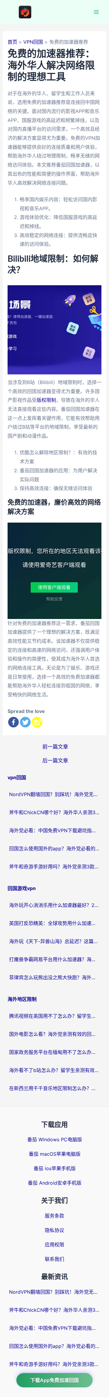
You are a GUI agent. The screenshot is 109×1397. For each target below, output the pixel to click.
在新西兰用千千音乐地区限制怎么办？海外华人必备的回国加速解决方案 (54, 1088)
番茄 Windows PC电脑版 (54, 1139)
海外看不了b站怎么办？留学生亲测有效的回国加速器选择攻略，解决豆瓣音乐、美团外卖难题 (54, 1070)
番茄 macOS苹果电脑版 (55, 1154)
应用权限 (54, 1245)
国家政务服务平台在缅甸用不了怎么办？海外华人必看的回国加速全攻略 (54, 1052)
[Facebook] (13, 722)
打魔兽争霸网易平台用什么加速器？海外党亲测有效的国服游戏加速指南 (54, 959)
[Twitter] (25, 722)
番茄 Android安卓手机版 (54, 1183)
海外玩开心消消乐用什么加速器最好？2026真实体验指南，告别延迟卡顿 (54, 905)
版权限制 (46, 400)
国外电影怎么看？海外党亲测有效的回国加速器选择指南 (54, 1034)
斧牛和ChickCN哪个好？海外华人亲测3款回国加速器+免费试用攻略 (54, 812)
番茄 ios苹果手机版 (55, 1168)
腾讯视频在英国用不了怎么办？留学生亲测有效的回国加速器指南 (54, 1016)
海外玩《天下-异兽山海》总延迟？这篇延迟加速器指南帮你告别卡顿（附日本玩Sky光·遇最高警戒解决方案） (54, 941)
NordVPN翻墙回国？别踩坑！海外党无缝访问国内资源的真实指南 (54, 794)
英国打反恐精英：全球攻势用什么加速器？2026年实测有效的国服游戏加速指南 (54, 923)
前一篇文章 (55, 746)
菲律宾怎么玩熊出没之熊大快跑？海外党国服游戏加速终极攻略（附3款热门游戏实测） (54, 977)
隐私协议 (54, 1230)
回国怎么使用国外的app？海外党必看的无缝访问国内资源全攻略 (54, 848)
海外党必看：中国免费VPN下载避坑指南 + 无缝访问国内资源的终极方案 (54, 830)
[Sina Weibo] (37, 722)
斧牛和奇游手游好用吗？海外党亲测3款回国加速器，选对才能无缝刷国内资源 (54, 867)
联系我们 (54, 1259)
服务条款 (54, 1216)
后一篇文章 (55, 760)
